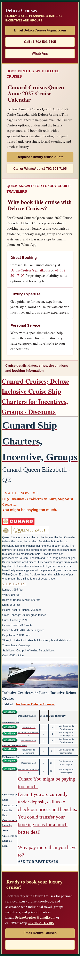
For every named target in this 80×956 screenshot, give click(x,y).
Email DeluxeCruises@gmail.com (40, 30)
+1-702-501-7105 (41, 922)
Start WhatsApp (40, 944)
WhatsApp (40, 53)
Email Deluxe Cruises (40, 933)
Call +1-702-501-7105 (40, 42)
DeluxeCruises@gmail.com (30, 270)
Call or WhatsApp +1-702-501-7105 (40, 168)
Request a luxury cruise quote (40, 157)
